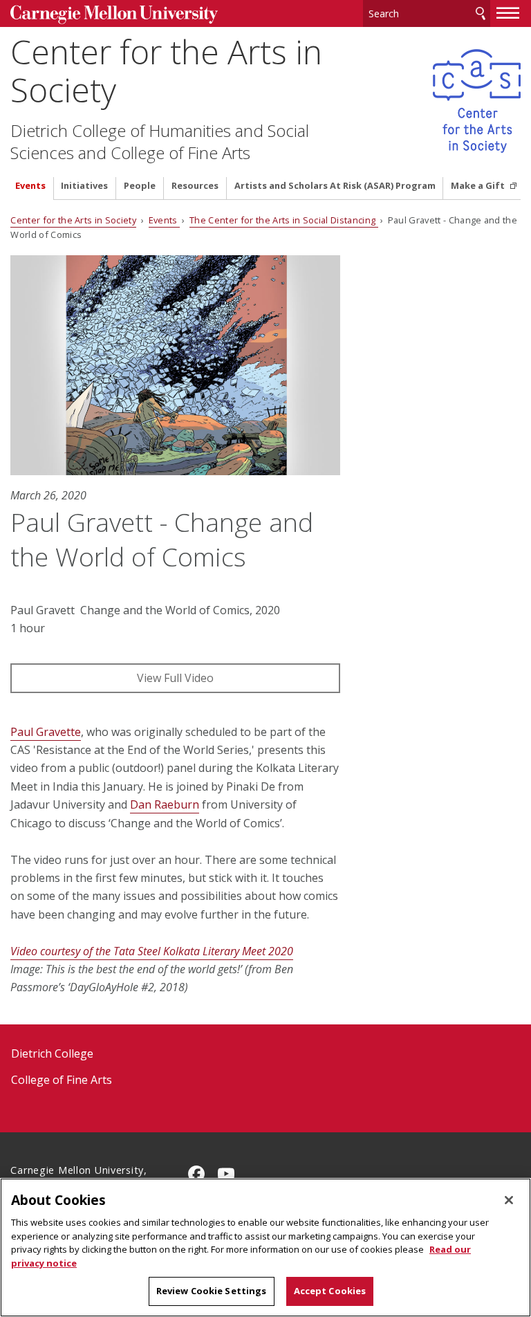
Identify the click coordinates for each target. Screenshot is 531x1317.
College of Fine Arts (61, 1079)
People (140, 186)
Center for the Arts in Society (166, 71)
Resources (194, 186)
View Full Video (175, 677)
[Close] (509, 1200)
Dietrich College (52, 1053)
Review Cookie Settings (211, 1290)
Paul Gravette (45, 731)
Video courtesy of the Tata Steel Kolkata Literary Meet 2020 (151, 951)
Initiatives (84, 186)
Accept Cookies (330, 1290)
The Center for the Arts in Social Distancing (283, 220)
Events (30, 186)
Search (480, 13)
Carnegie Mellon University (114, 15)
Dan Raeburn (164, 804)
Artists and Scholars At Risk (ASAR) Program (335, 186)
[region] (265, 1247)
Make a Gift (479, 186)
